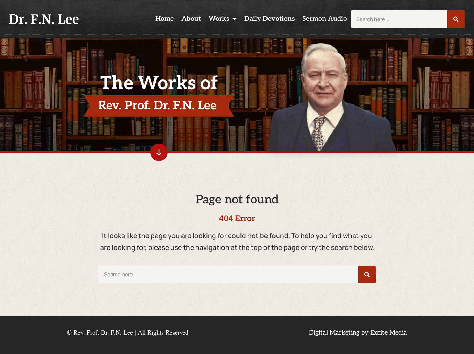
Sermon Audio (324, 19)
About (191, 19)
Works (219, 19)
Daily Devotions (269, 19)
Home (164, 19)
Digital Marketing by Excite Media (358, 332)
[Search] (456, 19)
